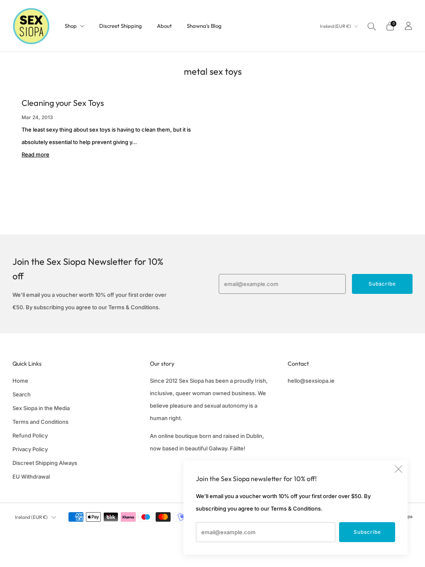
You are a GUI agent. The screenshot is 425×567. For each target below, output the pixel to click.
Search (21, 394)
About (164, 25)
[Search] (372, 26)
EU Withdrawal (31, 476)
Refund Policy (30, 435)
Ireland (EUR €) (336, 26)
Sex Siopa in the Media (41, 408)
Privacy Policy (30, 449)
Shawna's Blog (204, 25)
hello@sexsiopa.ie (311, 380)
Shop (71, 25)
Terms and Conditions (40, 421)
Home (20, 380)
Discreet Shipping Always (44, 462)
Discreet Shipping (120, 25)
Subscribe (367, 532)
